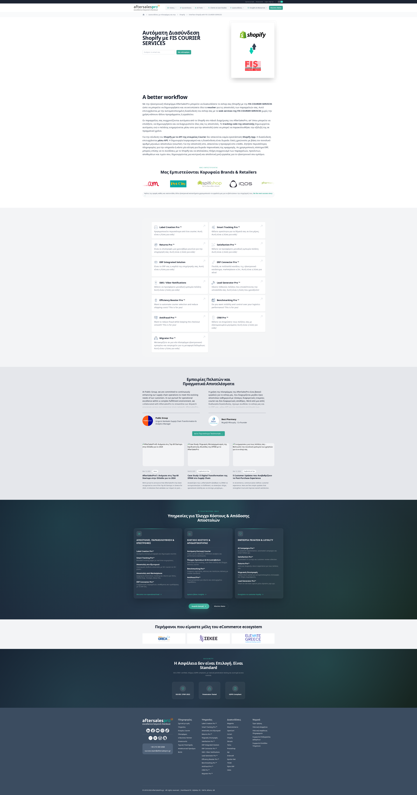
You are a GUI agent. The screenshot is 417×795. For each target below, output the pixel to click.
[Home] (143, 15)
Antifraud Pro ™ (167, 317)
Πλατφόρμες (182, 734)
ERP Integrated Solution (172, 262)
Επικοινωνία (259, 1)
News (155, 471)
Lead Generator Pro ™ (228, 282)
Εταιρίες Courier (184, 731)
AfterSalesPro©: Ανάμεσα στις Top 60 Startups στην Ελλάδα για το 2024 (160, 476)
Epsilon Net (231, 759)
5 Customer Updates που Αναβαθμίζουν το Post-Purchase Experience (252, 476)
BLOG (180, 752)
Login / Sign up (269, 1)
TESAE (229, 763)
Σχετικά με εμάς (249, 1)
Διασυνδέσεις (237, 8)
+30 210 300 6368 (158, 747)
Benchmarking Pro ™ (228, 300)
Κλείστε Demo (275, 8)
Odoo (229, 770)
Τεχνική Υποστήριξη (185, 745)
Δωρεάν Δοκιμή (198, 606)
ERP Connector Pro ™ (228, 262)
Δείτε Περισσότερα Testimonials (208, 433)
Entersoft (230, 756)
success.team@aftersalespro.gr (158, 751)
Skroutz (230, 741)
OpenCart (230, 731)
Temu (229, 745)
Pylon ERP (230, 766)
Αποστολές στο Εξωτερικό (211, 731)
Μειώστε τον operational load (148, 594)
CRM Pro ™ (222, 317)
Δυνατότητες (186, 8)
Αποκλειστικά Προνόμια (186, 748)
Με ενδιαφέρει (184, 52)
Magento (230, 723)
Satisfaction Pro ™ (226, 244)
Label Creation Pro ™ (170, 227)
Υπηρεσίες (182, 727)
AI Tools (200, 8)
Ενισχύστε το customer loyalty (249, 594)
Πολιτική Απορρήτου (260, 727)
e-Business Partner (185, 738)
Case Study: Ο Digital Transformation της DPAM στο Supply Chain (207, 476)
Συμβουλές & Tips (203, 471)
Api (228, 752)
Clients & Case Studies (218, 8)
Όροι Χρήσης (257, 723)
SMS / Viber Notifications (172, 282)
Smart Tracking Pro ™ (228, 227)
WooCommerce (232, 727)
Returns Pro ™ (166, 244)
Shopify (230, 738)
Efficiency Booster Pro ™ (172, 300)
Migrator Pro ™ (167, 338)
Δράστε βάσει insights (195, 594)
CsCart (229, 734)
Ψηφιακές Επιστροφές (210, 738)
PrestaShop (231, 748)
